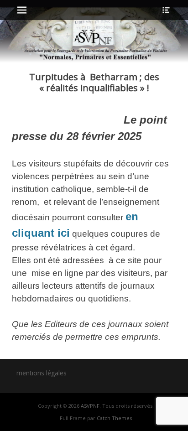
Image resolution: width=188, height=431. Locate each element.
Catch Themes (114, 418)
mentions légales (41, 373)
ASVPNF (90, 405)
